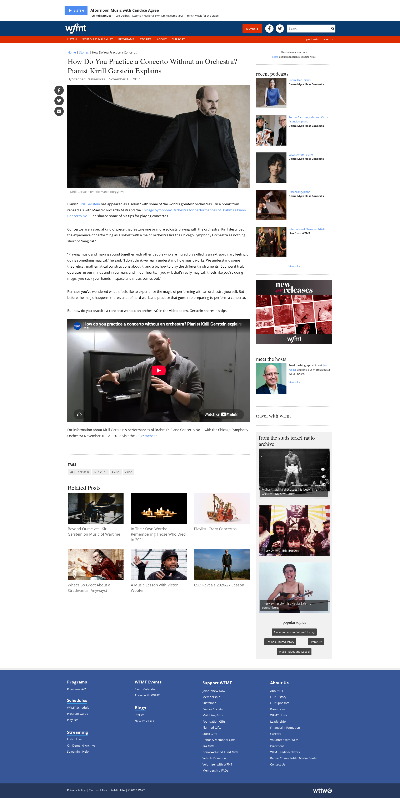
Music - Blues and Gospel (294, 651)
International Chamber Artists (307, 229)
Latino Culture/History (280, 642)
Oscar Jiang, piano (299, 192)
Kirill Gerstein (89, 204)
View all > (294, 266)
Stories (84, 52)
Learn (275, 56)
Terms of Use (98, 790)
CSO (139, 436)
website (151, 436)
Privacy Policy (76, 790)
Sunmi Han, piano (300, 80)
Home (72, 52)
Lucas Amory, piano (301, 154)
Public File (118, 790)
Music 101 (100, 472)
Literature (316, 642)
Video (128, 472)
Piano (116, 472)
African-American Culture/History (294, 632)
